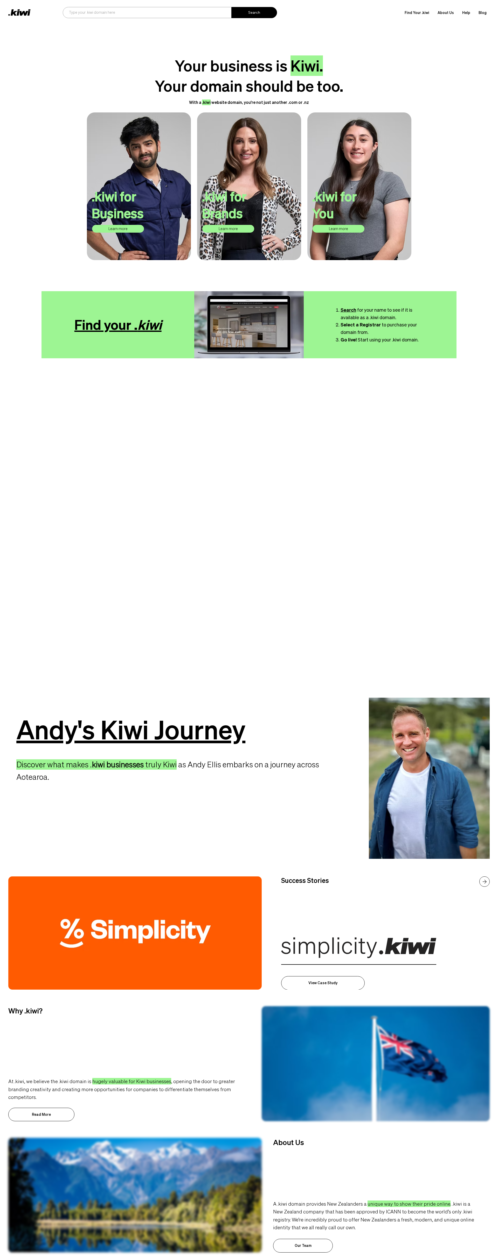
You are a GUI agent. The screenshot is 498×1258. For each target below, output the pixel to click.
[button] (445, 13)
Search (348, 310)
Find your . (118, 325)
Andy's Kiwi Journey (130, 729)
